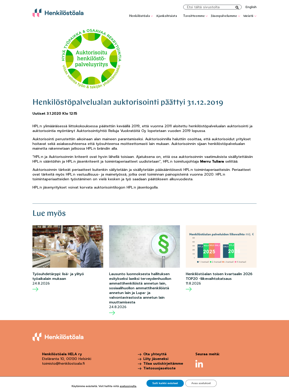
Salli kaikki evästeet (165, 383)
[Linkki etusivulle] (58, 13)
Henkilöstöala (139, 16)
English (251, 7)
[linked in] (199, 363)
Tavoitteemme (194, 16)
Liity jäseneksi (155, 358)
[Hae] (237, 7)
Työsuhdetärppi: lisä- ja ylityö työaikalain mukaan (58, 276)
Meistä (248, 16)
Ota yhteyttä (155, 354)
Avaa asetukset (201, 383)
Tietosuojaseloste (159, 368)
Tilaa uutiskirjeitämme (163, 363)
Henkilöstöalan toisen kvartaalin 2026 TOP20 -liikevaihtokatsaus (219, 276)
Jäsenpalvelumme (224, 16)
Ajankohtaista (166, 16)
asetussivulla (128, 386)
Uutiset (38, 113)
